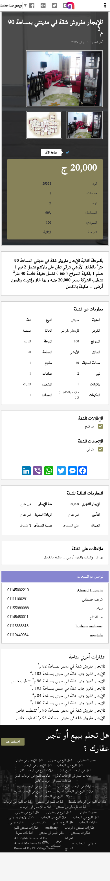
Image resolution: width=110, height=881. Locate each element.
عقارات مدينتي (87, 760)
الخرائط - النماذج (69, 843)
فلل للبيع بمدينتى (63, 822)
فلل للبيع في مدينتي (27, 812)
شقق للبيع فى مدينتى (59, 812)
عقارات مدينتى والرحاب (79, 827)
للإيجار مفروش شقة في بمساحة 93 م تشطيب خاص (60, 717)
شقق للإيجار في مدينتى (29, 760)
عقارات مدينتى (88, 812)
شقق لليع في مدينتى (60, 760)
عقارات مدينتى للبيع (26, 827)
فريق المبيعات (56, 843)
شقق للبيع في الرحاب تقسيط (33, 786)
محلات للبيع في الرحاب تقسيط (32, 791)
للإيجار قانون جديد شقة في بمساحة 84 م (68, 695)
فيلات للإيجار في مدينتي (71, 806)
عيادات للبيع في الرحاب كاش (53, 780)
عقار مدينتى (17, 822)
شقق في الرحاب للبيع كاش (75, 770)
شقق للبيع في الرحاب (70, 765)
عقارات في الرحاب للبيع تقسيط (75, 786)
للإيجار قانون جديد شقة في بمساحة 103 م (67, 673)
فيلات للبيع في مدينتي (49, 801)
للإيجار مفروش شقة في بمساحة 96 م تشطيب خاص (60, 710)
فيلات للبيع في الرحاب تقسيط (74, 791)
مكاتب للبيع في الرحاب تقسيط (53, 796)
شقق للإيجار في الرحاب (37, 765)
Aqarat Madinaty (25, 843)
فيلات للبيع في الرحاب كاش (36, 770)
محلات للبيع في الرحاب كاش (73, 775)
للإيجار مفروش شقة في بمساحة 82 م (71, 666)
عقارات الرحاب (88, 822)
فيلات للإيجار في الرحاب (35, 806)
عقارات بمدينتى (80, 832)
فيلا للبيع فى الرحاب (53, 817)
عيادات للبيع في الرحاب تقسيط (88, 801)
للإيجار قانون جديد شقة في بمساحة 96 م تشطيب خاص (58, 681)
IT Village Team (43, 848)
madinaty (51, 827)
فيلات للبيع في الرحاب (17, 801)
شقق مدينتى (39, 822)
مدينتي (92, 843)
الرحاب (80, 843)
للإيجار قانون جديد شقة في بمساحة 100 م (67, 703)
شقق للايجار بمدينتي (21, 817)
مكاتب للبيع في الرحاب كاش (32, 775)
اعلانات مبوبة (24, 832)
